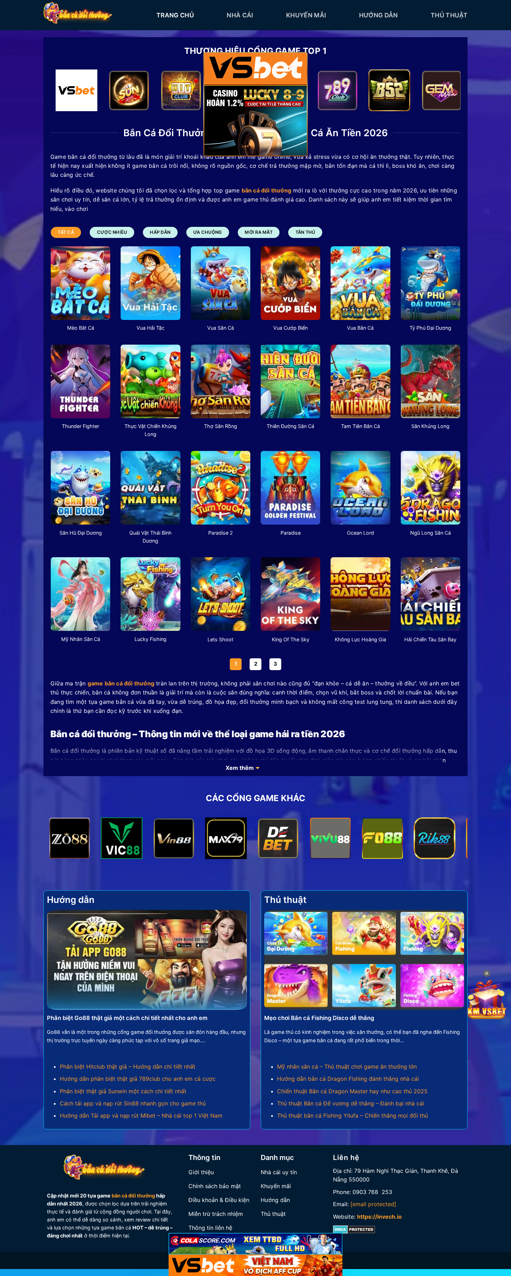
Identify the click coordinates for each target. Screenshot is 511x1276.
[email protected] (373, 1204)
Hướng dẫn (378, 15)
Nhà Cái (240, 15)
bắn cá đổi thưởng (133, 1196)
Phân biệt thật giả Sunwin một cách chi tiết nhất (123, 1091)
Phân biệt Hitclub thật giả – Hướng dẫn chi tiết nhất (127, 1066)
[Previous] (67, 92)
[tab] (66, 232)
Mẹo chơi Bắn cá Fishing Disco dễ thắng (319, 1017)
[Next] (443, 92)
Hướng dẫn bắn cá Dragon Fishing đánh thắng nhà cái (348, 1078)
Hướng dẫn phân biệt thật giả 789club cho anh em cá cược (138, 1078)
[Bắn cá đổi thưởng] (94, 15)
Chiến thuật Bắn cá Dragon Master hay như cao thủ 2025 (352, 1091)
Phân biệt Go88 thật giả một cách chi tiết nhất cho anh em (127, 1017)
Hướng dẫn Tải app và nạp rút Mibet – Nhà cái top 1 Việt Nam (141, 1115)
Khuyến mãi (306, 15)
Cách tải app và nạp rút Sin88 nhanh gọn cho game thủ (133, 1103)
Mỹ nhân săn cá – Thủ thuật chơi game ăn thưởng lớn (347, 1066)
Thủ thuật (449, 15)
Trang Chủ (175, 15)
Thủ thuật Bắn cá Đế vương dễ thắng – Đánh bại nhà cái (350, 1103)
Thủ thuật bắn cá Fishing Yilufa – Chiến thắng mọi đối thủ (352, 1115)
